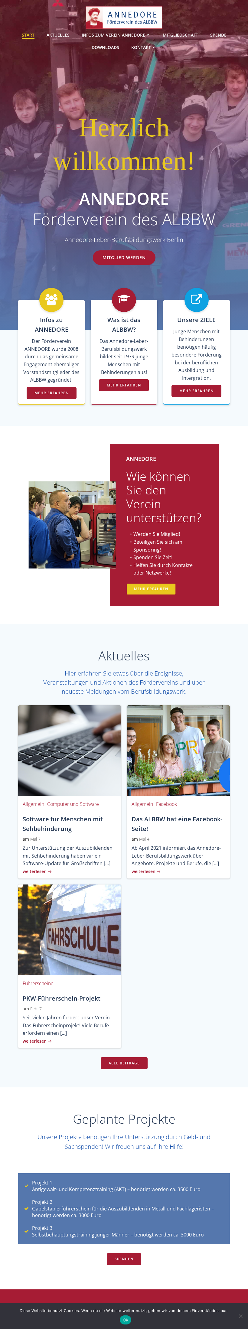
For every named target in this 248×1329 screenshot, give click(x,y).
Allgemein (33, 804)
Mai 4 (144, 839)
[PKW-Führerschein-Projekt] (69, 929)
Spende (218, 35)
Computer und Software (73, 804)
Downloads (105, 47)
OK (126, 1320)
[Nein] (240, 1316)
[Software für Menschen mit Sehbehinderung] (69, 750)
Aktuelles (58, 35)
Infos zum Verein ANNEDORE (113, 35)
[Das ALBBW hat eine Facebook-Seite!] (178, 750)
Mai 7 (35, 839)
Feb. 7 (36, 1008)
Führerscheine (38, 983)
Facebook (166, 804)
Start (28, 35)
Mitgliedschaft (180, 35)
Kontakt (141, 47)
